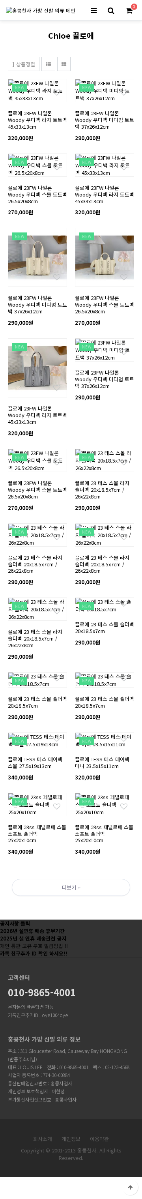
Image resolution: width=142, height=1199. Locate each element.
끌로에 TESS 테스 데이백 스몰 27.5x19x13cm (35, 762)
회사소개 (42, 1139)
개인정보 (71, 1139)
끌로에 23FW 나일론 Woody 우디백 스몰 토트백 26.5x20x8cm (37, 194)
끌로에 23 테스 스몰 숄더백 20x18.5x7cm (104, 627)
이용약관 (99, 1139)
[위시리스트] (37, 83)
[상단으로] (130, 1187)
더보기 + (71, 887)
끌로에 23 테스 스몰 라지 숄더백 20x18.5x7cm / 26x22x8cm (102, 489)
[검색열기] (111, 11)
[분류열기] (93, 11)
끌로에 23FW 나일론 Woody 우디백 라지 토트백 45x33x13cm (37, 119)
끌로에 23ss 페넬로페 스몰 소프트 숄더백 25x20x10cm (37, 833)
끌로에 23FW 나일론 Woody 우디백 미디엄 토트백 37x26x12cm (104, 119)
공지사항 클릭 (15, 923)
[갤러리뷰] (64, 64)
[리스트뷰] (48, 64)
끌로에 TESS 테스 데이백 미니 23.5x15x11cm (102, 762)
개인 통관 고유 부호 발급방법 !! (34, 946)
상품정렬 (25, 64)
